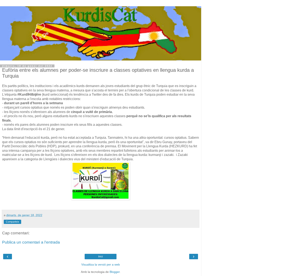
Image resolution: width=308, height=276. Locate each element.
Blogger (115, 271)
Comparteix (12, 221)
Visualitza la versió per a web (100, 264)
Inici (100, 256)
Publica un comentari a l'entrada (31, 242)
